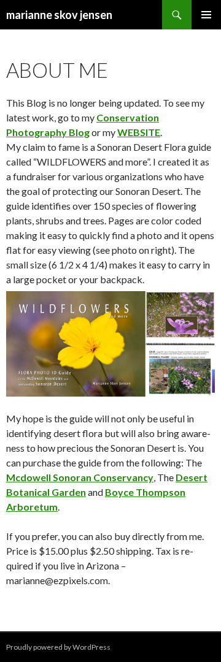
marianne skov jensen (59, 14)
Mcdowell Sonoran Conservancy (79, 477)
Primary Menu (206, 14)
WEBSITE (138, 132)
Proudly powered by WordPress (58, 647)
